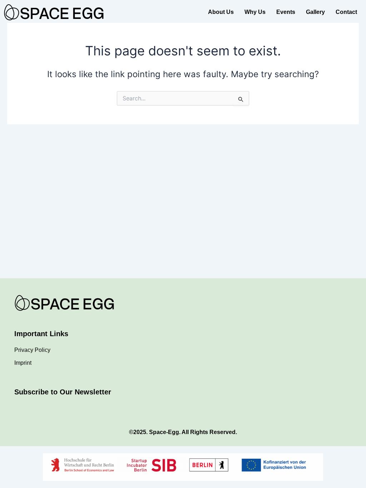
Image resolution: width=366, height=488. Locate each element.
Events (285, 12)
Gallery (315, 12)
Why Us (255, 12)
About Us (221, 12)
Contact (346, 12)
